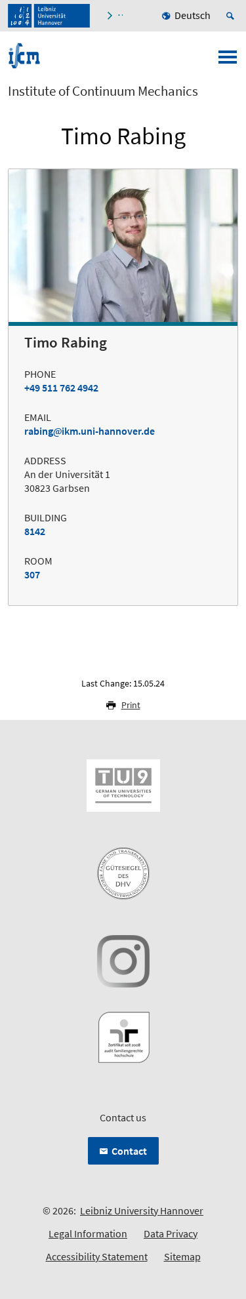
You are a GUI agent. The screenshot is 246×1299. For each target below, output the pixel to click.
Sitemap (182, 1256)
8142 (34, 531)
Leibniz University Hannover (141, 1210)
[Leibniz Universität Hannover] (49, 16)
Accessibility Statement (97, 1256)
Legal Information (88, 1233)
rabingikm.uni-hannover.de (89, 430)
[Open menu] (227, 61)
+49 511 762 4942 (61, 387)
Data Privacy (170, 1233)
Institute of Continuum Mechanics (103, 91)
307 (32, 574)
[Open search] (232, 16)
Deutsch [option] (192, 15)
